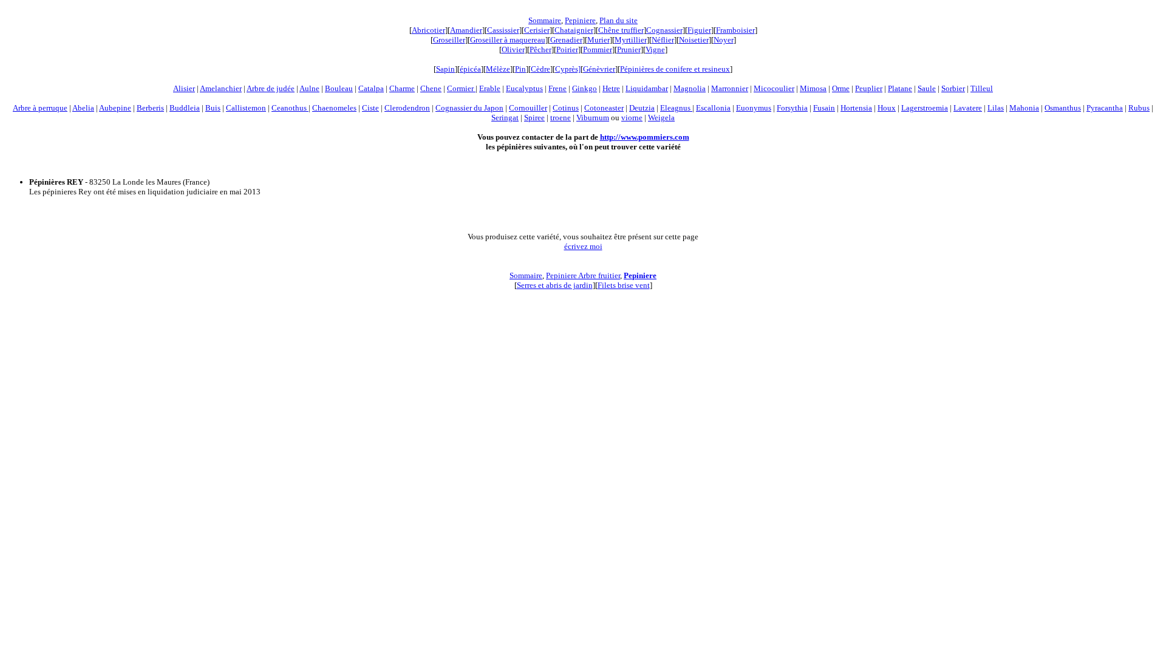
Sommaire (544, 20)
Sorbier (953, 88)
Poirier (567, 49)
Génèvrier (599, 68)
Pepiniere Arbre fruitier (583, 275)
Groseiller (449, 39)
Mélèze (498, 68)
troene (560, 117)
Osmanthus (1063, 107)
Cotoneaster (604, 107)
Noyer (724, 39)
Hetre (611, 88)
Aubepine (115, 107)
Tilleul (981, 88)
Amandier (466, 30)
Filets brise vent (624, 285)
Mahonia (1024, 107)
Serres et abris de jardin (555, 285)
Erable (489, 88)
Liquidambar (647, 88)
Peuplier (868, 88)
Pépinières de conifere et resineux (675, 68)
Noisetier (694, 39)
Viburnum (592, 117)
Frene (557, 88)
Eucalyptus (524, 88)
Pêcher (540, 49)
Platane (900, 88)
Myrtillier (631, 39)
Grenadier (566, 39)
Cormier (461, 88)
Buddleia (184, 107)
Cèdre (540, 68)
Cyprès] (568, 68)
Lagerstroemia (924, 107)
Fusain (824, 107)
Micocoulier (774, 88)
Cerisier (537, 30)
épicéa (470, 68)
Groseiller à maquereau (507, 39)
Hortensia (856, 107)
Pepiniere (580, 20)
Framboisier (735, 30)
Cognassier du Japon (469, 107)
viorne (632, 117)
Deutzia (642, 107)
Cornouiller (528, 107)
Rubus (1139, 107)
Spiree (534, 117)
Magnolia (689, 88)
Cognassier (664, 30)
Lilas (995, 107)
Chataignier (573, 30)
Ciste (370, 107)
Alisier (184, 88)
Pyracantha (1104, 107)
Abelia (83, 107)
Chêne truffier (621, 30)
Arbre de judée (271, 88)
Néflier (663, 39)
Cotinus (566, 107)
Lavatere (967, 107)
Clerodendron (407, 107)
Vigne (655, 49)
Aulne (309, 88)
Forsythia (792, 107)
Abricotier (428, 30)
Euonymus (753, 107)
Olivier (513, 49)
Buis (212, 107)
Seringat (505, 117)
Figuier (699, 30)
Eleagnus (676, 107)
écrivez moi (583, 246)
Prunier (629, 49)
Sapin (445, 68)
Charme (402, 88)
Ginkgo (584, 88)
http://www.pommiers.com (644, 137)
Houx (887, 107)
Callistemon (246, 107)
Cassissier (503, 30)
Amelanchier (221, 88)
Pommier (597, 49)
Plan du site (618, 20)
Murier (598, 39)
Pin (520, 68)
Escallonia (713, 107)
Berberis (150, 107)
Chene (431, 88)
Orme (841, 88)
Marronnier (729, 88)
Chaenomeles (334, 107)
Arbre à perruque (40, 107)
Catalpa (371, 88)
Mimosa (813, 88)
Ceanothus (290, 107)
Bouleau (339, 88)
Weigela (661, 117)
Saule (927, 88)
